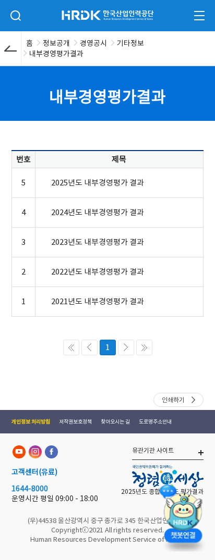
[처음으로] (71, 347)
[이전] (89, 347)
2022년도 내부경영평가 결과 (97, 272)
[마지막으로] (144, 347)
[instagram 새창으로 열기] (35, 451)
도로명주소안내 (155, 421)
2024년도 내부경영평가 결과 (97, 212)
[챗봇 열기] (183, 516)
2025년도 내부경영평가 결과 (97, 183)
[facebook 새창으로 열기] (51, 451)
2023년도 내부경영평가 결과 (97, 242)
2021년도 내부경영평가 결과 (97, 301)
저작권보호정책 (75, 421)
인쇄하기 (173, 400)
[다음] (126, 347)
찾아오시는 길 (115, 421)
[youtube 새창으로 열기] (19, 451)
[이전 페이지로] (10, 48)
